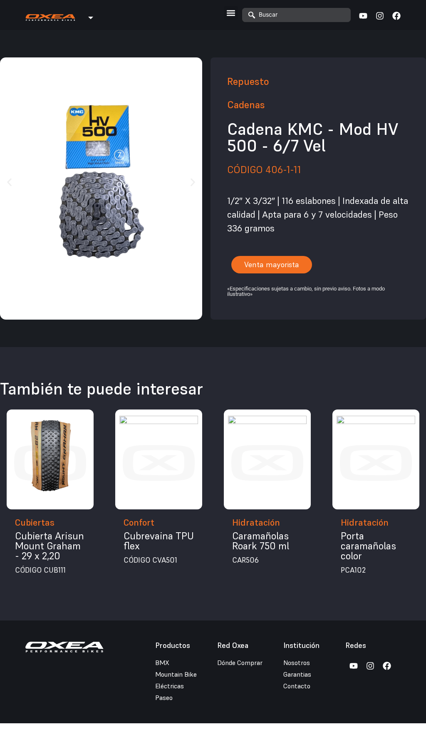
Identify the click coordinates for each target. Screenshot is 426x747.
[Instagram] (380, 15)
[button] (231, 13)
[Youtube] (363, 15)
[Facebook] (396, 15)
